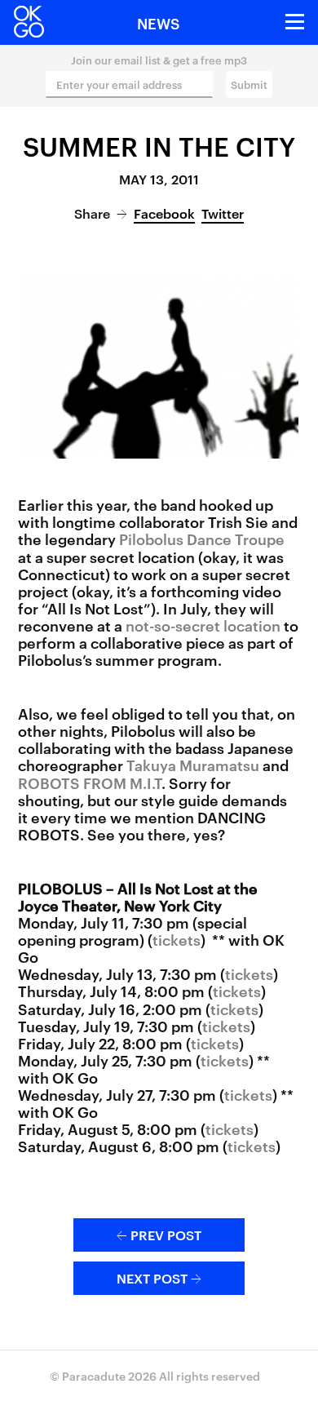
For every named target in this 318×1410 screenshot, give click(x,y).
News (158, 22)
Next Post (159, 1277)
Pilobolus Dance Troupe (202, 538)
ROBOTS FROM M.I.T (89, 782)
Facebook (164, 213)
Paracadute (94, 1375)
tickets (176, 939)
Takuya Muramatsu (192, 764)
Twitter (222, 213)
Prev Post (159, 1234)
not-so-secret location (203, 624)
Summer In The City (159, 145)
